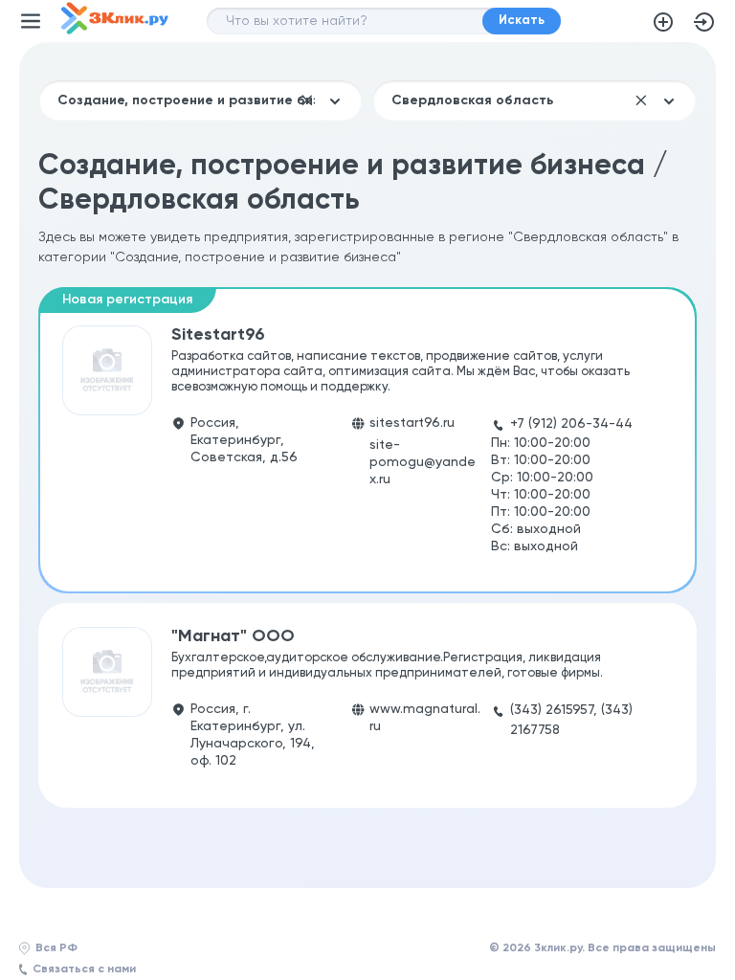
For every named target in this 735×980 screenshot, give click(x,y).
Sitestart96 (218, 335)
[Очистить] (307, 100)
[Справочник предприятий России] (114, 30)
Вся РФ (56, 948)
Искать (522, 20)
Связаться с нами (84, 969)
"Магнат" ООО (233, 636)
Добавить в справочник (663, 22)
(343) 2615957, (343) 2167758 (571, 720)
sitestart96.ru (412, 423)
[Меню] (30, 21)
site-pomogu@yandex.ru (422, 462)
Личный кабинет (704, 22)
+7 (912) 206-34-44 (571, 424)
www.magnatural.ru (424, 717)
